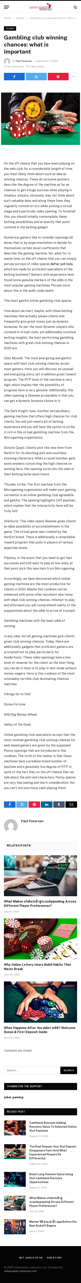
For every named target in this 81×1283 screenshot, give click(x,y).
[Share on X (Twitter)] (36, 76)
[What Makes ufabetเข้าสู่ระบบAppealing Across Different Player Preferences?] (40, 875)
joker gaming (14, 1097)
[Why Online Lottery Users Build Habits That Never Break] (40, 938)
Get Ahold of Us (31, 1257)
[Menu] (6, 7)
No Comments (15, 66)
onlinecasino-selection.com (20, 1271)
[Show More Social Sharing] (73, 76)
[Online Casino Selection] (40, 7)
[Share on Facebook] (14, 76)
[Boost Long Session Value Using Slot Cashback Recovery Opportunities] (15, 1179)
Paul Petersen (24, 61)
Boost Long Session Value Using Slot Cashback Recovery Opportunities (51, 1178)
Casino (10, 28)
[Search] (75, 7)
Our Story (54, 1257)
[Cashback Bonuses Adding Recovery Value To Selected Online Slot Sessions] (15, 1127)
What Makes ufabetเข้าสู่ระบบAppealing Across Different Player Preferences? (51, 1201)
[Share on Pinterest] (58, 76)
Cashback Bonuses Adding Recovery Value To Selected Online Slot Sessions (52, 1126)
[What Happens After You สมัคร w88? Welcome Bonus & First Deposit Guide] (40, 1001)
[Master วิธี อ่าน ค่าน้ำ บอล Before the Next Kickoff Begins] (15, 1226)
